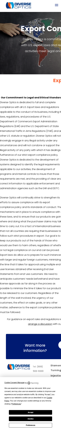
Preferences (30, 425)
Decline (30, 419)
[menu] (57, 5)
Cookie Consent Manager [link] (14, 383)
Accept (30, 412)
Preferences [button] (16, 404)
